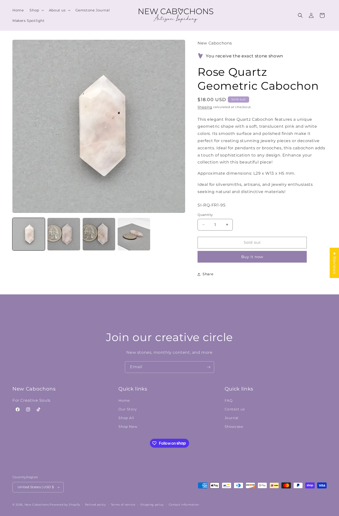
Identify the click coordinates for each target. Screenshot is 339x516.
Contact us (235, 409)
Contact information (184, 504)
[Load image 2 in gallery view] (63, 234)
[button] (36, 10)
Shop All (126, 418)
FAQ (229, 400)
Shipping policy (152, 504)
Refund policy (95, 504)
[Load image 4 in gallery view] (134, 234)
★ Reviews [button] (334, 262)
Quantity (205, 215)
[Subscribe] (208, 367)
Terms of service (123, 504)
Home (124, 400)
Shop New (127, 426)
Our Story (127, 409)
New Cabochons (37, 504)
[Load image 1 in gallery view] (28, 234)
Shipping (205, 107)
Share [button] (208, 274)
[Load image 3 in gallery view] (99, 234)
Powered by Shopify (65, 504)
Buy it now (252, 256)
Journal (231, 418)
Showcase (234, 426)
